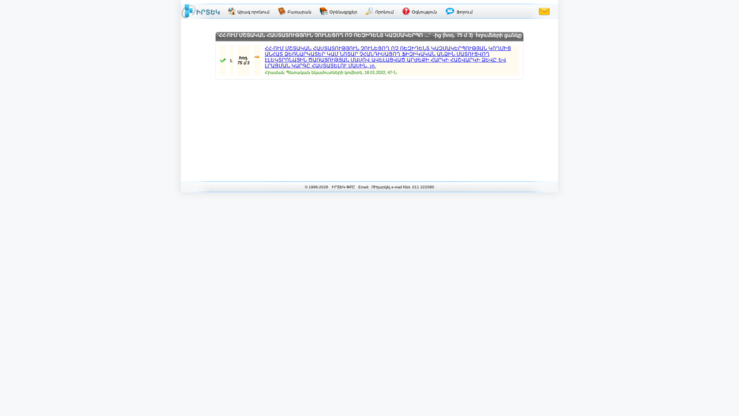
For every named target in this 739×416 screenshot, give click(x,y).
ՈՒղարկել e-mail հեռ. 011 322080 (402, 187)
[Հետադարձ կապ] (544, 11)
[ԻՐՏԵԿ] (200, 11)
